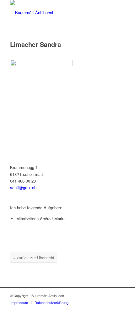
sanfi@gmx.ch (23, 187)
